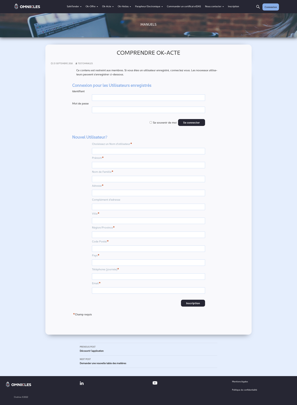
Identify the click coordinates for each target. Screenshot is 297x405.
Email (96, 284)
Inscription (233, 6)
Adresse (98, 186)
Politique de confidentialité (244, 390)
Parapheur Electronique (147, 6)
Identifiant (78, 91)
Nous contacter (213, 6)
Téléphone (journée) (105, 270)
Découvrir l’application (92, 349)
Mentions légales (240, 382)
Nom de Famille (102, 172)
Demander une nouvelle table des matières (103, 361)
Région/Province (103, 228)
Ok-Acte (106, 6)
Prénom (98, 158)
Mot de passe (80, 103)
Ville (96, 214)
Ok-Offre (91, 6)
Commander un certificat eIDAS (184, 6)
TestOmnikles (85, 64)
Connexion (271, 7)
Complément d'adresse (106, 200)
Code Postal (100, 242)
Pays (96, 256)
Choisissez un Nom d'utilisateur (112, 144)
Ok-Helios (123, 6)
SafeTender (73, 6)
